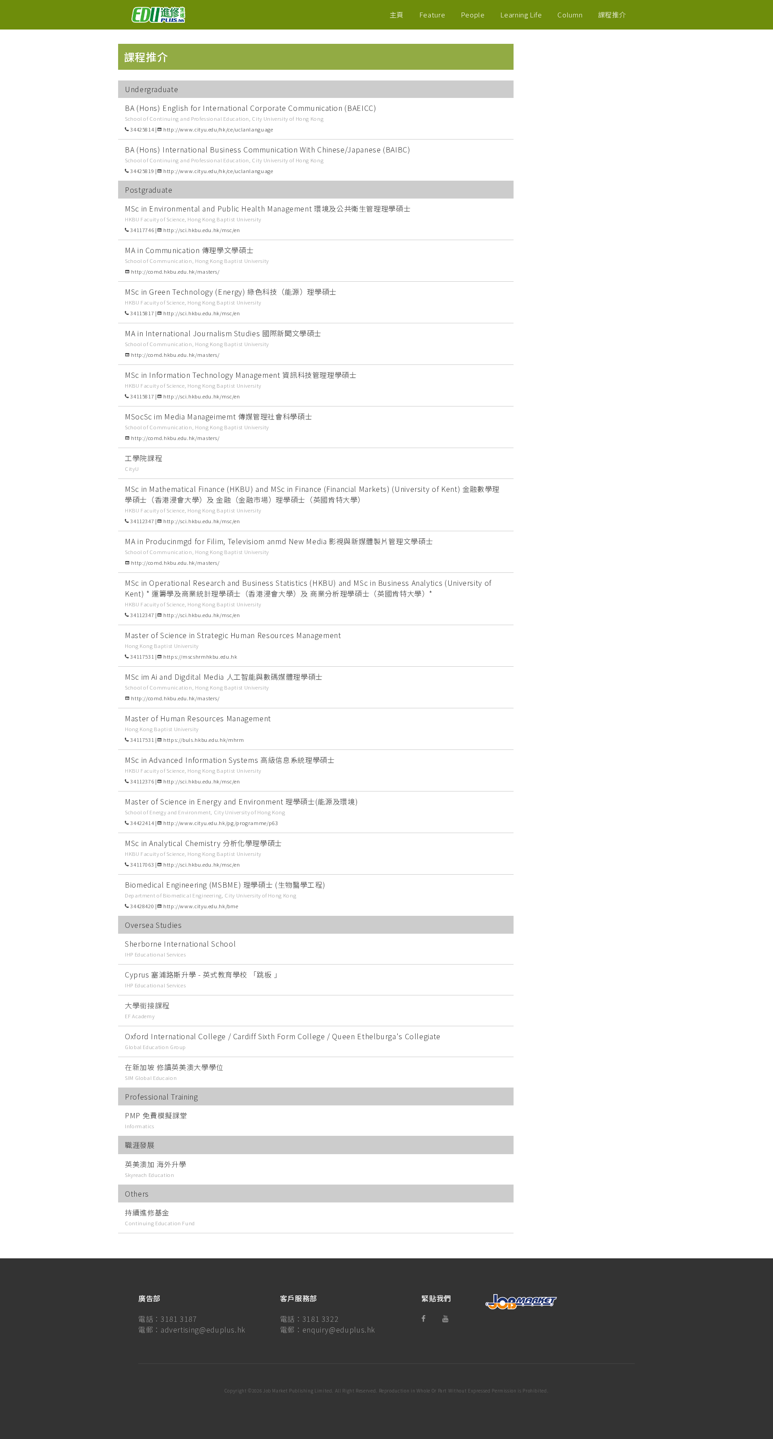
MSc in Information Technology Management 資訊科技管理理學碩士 (241, 374)
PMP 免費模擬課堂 (156, 1115)
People (473, 14)
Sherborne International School (180, 943)
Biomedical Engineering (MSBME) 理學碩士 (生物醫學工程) (225, 884)
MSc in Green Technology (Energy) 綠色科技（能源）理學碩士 (231, 291)
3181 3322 (320, 1318)
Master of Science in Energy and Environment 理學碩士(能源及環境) (241, 801)
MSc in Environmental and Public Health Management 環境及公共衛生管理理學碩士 (268, 208)
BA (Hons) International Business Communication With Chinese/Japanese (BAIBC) (268, 149)
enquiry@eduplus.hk (339, 1329)
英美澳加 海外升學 (156, 1164)
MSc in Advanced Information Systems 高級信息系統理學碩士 (230, 759)
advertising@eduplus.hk (203, 1329)
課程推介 (612, 14)
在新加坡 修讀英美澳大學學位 (174, 1067)
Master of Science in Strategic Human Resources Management (233, 635)
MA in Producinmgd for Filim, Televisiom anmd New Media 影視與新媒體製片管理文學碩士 (279, 541)
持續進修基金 (147, 1212)
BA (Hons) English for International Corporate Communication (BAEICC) (251, 107)
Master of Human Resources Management (198, 718)
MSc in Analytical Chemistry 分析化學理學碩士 (203, 843)
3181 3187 (179, 1318)
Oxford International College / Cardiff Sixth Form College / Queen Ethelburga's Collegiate (283, 1036)
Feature (432, 14)
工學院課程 (143, 458)
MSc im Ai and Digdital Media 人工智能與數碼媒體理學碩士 (224, 676)
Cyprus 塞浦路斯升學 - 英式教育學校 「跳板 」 (203, 974)
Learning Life (521, 14)
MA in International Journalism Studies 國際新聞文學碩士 (223, 333)
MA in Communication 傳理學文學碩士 (189, 250)
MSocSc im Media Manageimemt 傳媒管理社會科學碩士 (218, 416)
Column (569, 14)
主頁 (396, 14)
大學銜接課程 (147, 1005)
